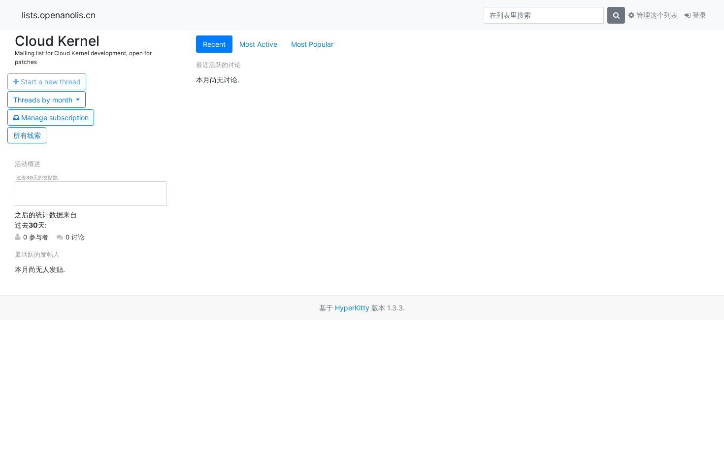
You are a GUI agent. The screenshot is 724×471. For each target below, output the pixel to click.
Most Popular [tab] (312, 44)
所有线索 (27, 135)
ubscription (55, 117)
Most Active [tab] (258, 44)
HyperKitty (352, 307)
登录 (698, 15)
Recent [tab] (214, 44)
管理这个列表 (656, 15)
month (43, 100)
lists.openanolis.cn (59, 15)
